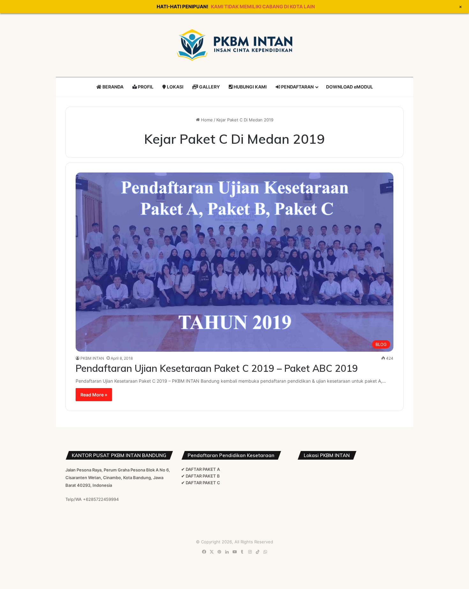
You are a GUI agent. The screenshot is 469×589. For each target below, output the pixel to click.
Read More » (93, 394)
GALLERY (209, 86)
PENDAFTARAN (297, 86)
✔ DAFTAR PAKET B (200, 475)
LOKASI (174, 86)
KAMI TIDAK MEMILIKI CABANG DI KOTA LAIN (263, 7)
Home (206, 119)
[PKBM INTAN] (234, 45)
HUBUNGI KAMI (250, 86)
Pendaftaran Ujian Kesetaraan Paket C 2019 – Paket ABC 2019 (217, 368)
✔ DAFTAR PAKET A (200, 469)
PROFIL (145, 86)
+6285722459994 (101, 499)
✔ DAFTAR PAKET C (200, 482)
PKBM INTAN (92, 358)
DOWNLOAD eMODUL (349, 86)
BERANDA (112, 86)
